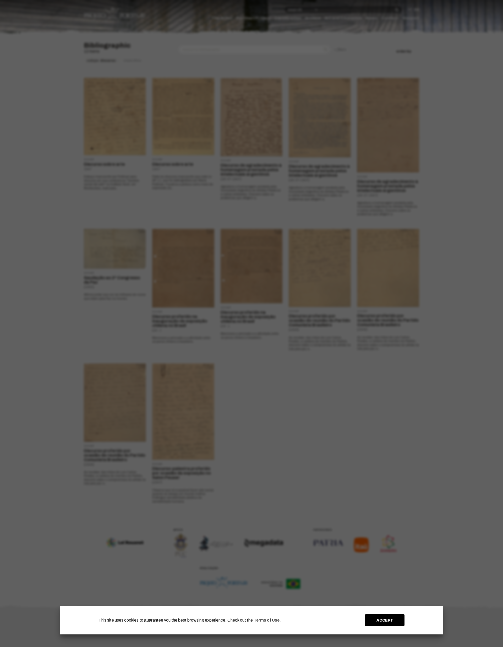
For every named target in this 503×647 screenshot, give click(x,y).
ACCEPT (384, 620)
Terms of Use (267, 620)
